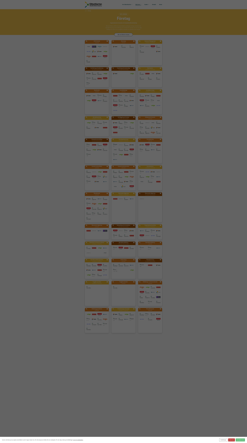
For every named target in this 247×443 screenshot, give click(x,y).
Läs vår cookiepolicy (78, 440)
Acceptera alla (240, 439)
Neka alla (231, 439)
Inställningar (223, 439)
